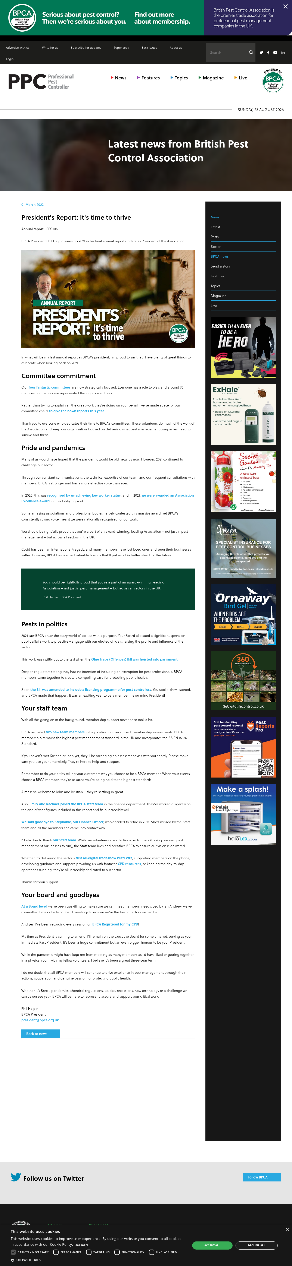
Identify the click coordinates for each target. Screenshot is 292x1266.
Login (9, 59)
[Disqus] (108, 1098)
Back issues (149, 47)
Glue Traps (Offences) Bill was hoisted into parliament (134, 659)
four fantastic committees (50, 387)
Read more (81, 1245)
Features (151, 77)
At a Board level (34, 906)
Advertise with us (17, 47)
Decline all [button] (256, 1245)
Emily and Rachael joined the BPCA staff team (66, 803)
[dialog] (146, 1245)
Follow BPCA (258, 1177)
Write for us (50, 47)
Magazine (213, 77)
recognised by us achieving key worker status (84, 495)
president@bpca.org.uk (40, 1019)
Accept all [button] (212, 1245)
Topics (181, 77)
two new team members (65, 731)
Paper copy (121, 47)
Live (243, 77)
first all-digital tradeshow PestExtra (104, 857)
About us (176, 47)
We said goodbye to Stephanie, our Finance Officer (62, 821)
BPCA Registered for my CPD (115, 924)
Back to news (36, 1033)
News (121, 77)
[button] (98, 1260)
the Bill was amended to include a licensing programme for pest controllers (90, 689)
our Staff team (64, 840)
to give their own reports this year (76, 410)
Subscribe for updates (86, 47)
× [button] (287, 1229)
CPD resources (129, 863)
